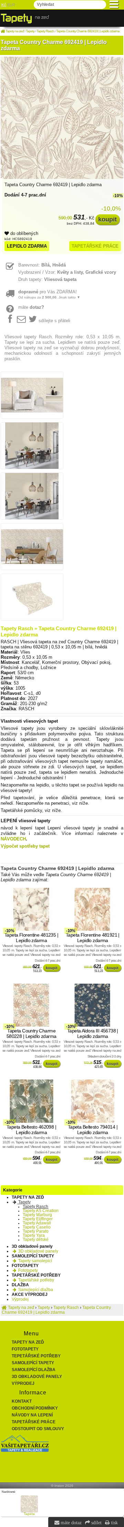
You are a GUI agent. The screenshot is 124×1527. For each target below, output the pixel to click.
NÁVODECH (13, 838)
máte (31, 307)
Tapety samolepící (34, 1260)
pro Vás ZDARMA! (49, 294)
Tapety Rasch (35, 1206)
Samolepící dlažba (35, 1289)
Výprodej (20, 1299)
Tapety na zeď (28, 1342)
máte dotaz (70, 1522)
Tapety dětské (36, 1239)
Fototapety (27, 1270)
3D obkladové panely (37, 1251)
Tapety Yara (34, 1235)
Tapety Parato (36, 1231)
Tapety (24, 1202)
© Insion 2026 (62, 1486)
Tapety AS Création (41, 1211)
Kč (3, 5)
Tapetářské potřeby (35, 1280)
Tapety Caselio (37, 1227)
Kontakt (22, 1401)
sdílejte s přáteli (54, 320)
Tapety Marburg (37, 1215)
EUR (11, 5)
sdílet (96, 1522)
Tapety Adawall (37, 1223)
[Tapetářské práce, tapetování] (25, 1450)
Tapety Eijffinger (38, 1219)
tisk (114, 1522)
